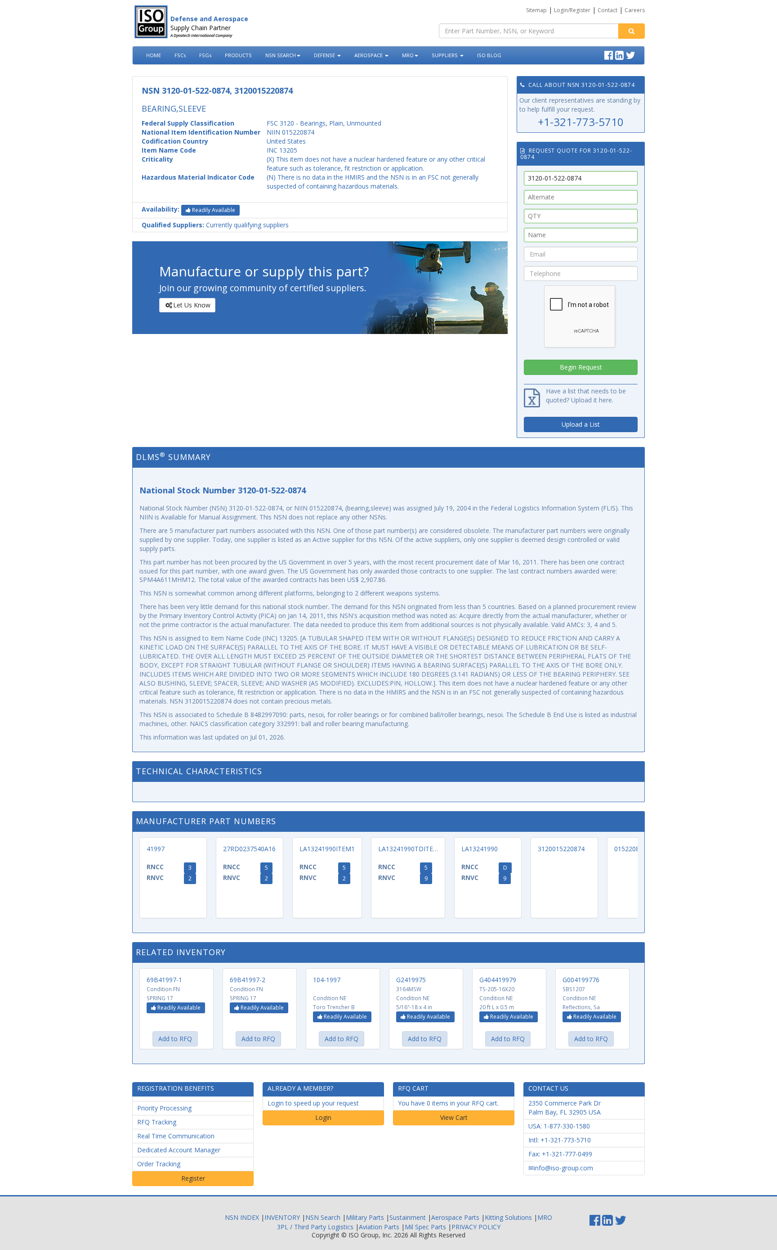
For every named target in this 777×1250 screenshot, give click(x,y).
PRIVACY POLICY (475, 1227)
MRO (408, 55)
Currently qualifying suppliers (215, 225)
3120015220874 (561, 848)
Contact (607, 10)
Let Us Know (191, 305)
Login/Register (572, 10)
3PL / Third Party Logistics (315, 1227)
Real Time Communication (175, 1136)
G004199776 (581, 979)
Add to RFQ (175, 1038)
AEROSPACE (369, 55)
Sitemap (536, 10)
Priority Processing (164, 1108)
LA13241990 (479, 848)
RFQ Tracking (156, 1122)
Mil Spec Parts (425, 1227)
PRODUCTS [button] (238, 55)
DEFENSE (325, 55)
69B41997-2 (247, 979)
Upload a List (581, 424)
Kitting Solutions (508, 1217)
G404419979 (497, 979)
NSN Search (322, 1217)
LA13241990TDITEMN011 (416, 848)
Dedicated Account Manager (178, 1150)
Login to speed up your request (313, 1103)
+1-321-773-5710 (581, 121)
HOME (153, 55)
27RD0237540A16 (249, 848)
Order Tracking (158, 1164)
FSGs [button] (205, 55)
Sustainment (407, 1217)
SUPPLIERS (445, 55)
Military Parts (365, 1217)
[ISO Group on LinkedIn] (620, 54)
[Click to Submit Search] (631, 31)
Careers (635, 10)
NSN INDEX (242, 1217)
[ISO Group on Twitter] (632, 54)
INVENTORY (282, 1217)
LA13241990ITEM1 (327, 848)
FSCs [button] (180, 55)
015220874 (630, 848)
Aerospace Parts (455, 1217)
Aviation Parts (379, 1227)
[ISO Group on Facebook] (609, 54)
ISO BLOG (489, 55)
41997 (156, 848)
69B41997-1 (164, 979)
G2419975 (411, 979)
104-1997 (326, 979)
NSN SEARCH (280, 55)
